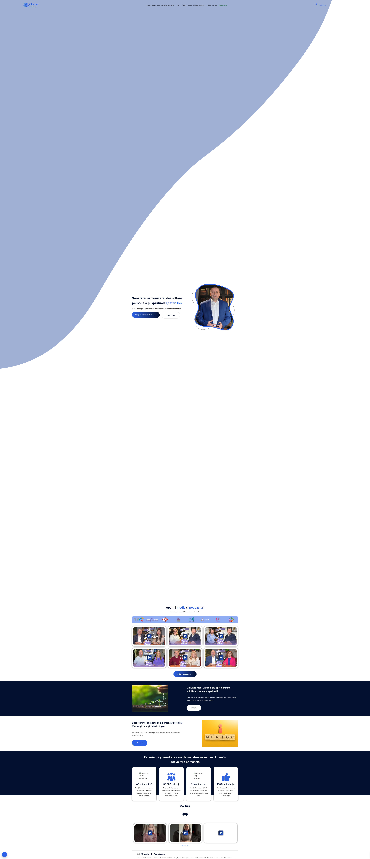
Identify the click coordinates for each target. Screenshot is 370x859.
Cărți (178, 5)
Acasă (149, 5)
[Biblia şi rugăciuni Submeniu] (206, 5)
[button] (149, 636)
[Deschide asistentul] (4, 854)
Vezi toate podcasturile (185, 674)
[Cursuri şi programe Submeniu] (175, 5)
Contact (214, 5)
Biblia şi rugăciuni (198, 5)
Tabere (190, 5)
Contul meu (322, 5)
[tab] (182, 845)
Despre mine (156, 5)
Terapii (184, 5)
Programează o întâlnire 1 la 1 (145, 315)
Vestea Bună (223, 5)
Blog (209, 5)
